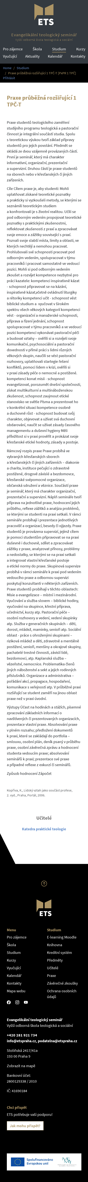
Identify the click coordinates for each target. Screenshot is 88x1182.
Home (7, 68)
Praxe (51, 975)
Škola (37, 49)
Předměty (55, 960)
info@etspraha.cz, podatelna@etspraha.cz (42, 1040)
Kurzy (80, 49)
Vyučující (10, 56)
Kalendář (55, 56)
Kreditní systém (59, 952)
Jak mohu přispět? (25, 1125)
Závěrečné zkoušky (62, 983)
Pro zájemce (13, 49)
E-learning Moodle (61, 937)
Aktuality (32, 56)
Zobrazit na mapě (21, 1065)
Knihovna (54, 944)
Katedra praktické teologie (44, 828)
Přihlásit (9, 78)
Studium (59, 49)
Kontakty (78, 56)
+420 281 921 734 (22, 1035)
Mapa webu (16, 990)
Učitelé (52, 967)
